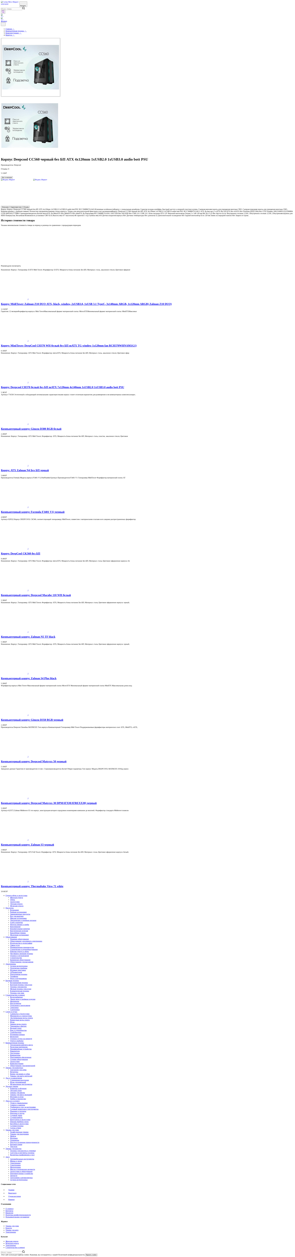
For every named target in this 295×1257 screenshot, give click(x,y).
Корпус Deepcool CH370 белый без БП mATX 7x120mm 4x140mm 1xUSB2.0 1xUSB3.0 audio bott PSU (62, 387)
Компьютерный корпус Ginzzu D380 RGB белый (31, 428)
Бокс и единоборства (18, 1030)
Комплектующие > (14, 33)
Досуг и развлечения (14, 1078)
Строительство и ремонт (15, 995)
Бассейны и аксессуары (19, 1124)
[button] (147, 126)
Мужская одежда (16, 906)
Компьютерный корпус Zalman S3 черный (27, 844)
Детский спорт (16, 1090)
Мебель (13, 1136)
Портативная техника (18, 974)
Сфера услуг (15, 945)
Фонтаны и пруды (17, 1113)
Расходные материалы (19, 1047)
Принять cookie (91, 1255)
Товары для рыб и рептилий (21, 1076)
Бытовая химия (16, 1144)
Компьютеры (15, 1055)
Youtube (11, 1190)
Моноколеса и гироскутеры (21, 1016)
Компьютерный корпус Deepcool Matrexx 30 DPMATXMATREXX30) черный (49, 803)
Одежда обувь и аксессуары (16, 895)
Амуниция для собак (18, 1070)
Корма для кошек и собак (20, 1074)
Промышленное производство (22, 947)
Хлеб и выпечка (16, 922)
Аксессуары (15, 902)
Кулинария (14, 910)
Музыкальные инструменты (21, 1084)
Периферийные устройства (21, 1049)
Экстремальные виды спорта (21, 1018)
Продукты (10, 908)
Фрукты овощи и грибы (19, 925)
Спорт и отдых (11, 1012)
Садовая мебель (16, 1117)
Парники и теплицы (18, 1111)
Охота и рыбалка (16, 1041)
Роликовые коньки (17, 1034)
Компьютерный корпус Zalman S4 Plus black (28, 678)
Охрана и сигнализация (19, 956)
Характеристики (16, 207)
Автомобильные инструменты (22, 1159)
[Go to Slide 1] (30, 67)
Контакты (9, 1211)
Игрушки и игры (17, 1097)
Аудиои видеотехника (19, 966)
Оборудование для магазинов (21, 962)
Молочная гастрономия (19, 935)
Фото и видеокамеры (18, 978)
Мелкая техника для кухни (20, 989)
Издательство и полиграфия (21, 943)
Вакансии (9, 1213)
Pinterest (11, 1200)
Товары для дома (12, 1130)
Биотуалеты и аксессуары (20, 1120)
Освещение (14, 1140)
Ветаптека (14, 1072)
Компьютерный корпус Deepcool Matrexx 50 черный (33, 761)
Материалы (14, 1001)
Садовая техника (16, 1126)
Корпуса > (10, 35)
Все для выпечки (17, 916)
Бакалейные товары (18, 933)
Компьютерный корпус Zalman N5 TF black (28, 636)
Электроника (11, 964)
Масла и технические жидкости (22, 1169)
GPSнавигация (16, 972)
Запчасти (13, 1176)
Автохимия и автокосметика (21, 1178)
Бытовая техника (12, 981)
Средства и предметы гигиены (22, 1153)
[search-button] (3, 12)
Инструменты (15, 1003)
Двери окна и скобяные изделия (22, 999)
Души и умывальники (19, 1103)
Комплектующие (16, 1064)
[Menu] (3, 24)
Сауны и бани (15, 1128)
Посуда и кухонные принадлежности (24, 1142)
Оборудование (11, 937)
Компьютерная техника (15, 1043)
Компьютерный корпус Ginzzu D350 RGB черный (32, 719)
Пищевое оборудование (19, 939)
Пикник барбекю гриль (19, 1122)
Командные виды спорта (20, 1020)
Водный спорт (16, 1028)
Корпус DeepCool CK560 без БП (20, 553)
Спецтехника (15, 1165)
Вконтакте (12, 1193)
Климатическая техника (19, 991)
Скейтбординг (16, 1032)
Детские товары (12, 1086)
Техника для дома (17, 993)
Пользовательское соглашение (17, 1217)
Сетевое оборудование (19, 1059)
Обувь (12, 900)
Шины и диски (16, 1161)
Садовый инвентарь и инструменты (24, 1109)
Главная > (10, 29)
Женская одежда (16, 898)
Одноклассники (14, 1196)
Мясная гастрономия (18, 918)
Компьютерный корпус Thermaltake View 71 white (32, 886)
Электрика (14, 1008)
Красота (9, 1228)
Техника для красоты (18, 987)
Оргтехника (15, 1053)
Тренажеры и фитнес (18, 1026)
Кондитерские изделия (19, 931)
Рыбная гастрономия (18, 912)
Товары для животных (14, 1068)
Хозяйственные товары (19, 1132)
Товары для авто (12, 1230)
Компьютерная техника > (16, 31)
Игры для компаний (18, 1082)
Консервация (15, 927)
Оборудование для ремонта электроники (26, 941)
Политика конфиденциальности (18, 1215)
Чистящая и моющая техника (21, 954)
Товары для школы (17, 1093)
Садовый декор (16, 1115)
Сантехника (15, 1010)
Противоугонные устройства (21, 1173)
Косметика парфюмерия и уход (22, 1155)
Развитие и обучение (18, 1088)
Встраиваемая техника (19, 983)
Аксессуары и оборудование (21, 1171)
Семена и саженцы (17, 1105)
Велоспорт (14, 1037)
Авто (8, 1157)
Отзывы (26, 207)
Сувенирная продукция (19, 1080)
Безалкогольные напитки (20, 929)
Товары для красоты (13, 1149)
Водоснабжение (16, 997)
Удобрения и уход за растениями (23, 1107)
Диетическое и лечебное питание (23, 920)
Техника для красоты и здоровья (23, 1151)
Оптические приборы (18, 968)
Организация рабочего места (21, 1045)
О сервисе (9, 1209)
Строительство (16, 958)
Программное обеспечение (20, 1057)
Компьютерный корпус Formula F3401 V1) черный (33, 511)
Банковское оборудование (20, 960)
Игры (12, 1022)
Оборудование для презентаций (22, 1066)
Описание (5, 207)
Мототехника (15, 1167)
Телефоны (14, 976)
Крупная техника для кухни (21, 985)
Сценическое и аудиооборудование (24, 949)
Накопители (15, 1051)
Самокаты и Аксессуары (20, 1014)
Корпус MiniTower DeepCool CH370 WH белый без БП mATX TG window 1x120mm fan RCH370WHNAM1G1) (69, 345)
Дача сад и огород (13, 1101)
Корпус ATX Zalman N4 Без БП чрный (25, 470)
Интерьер (14, 1138)
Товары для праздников (19, 1134)
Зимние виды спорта (18, 1024)
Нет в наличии (7, 177)
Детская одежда (16, 904)
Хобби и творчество (18, 1099)
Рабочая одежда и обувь (19, 951)
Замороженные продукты (20, 914)
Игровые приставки (18, 970)
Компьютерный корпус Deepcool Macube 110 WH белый (36, 595)
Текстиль (13, 1147)
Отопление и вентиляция (20, 1005)
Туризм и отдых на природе (21, 1039)
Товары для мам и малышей (21, 1095)
